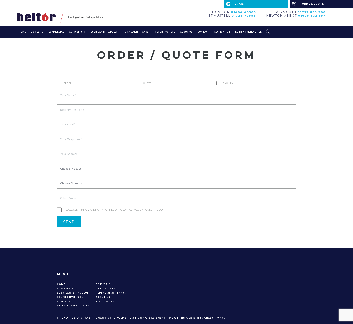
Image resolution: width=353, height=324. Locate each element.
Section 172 (222, 31)
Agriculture (77, 31)
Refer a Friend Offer (248, 31)
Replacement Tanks (136, 31)
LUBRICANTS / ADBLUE (104, 31)
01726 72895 (244, 15)
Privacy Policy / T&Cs (74, 317)
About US (186, 31)
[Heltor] (78, 17)
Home (22, 31)
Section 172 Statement (147, 317)
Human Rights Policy (110, 317)
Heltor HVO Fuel (164, 31)
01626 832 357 (312, 15)
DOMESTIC (37, 31)
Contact (203, 31)
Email (239, 4)
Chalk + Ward (214, 317)
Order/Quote (313, 4)
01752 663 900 (312, 12)
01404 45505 (243, 12)
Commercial (56, 31)
